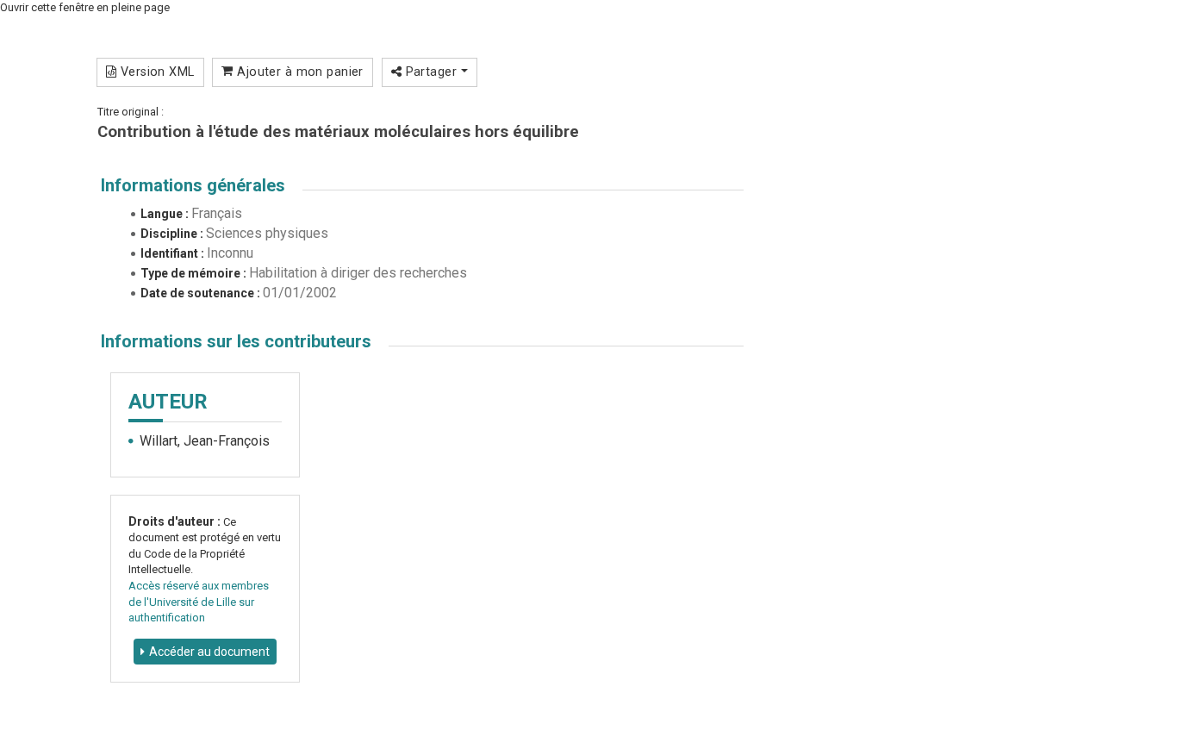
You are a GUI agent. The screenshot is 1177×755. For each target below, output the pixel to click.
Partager (431, 72)
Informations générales (193, 185)
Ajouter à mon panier (299, 72)
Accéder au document (209, 652)
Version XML (155, 72)
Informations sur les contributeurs (236, 341)
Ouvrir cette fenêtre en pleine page (85, 7)
